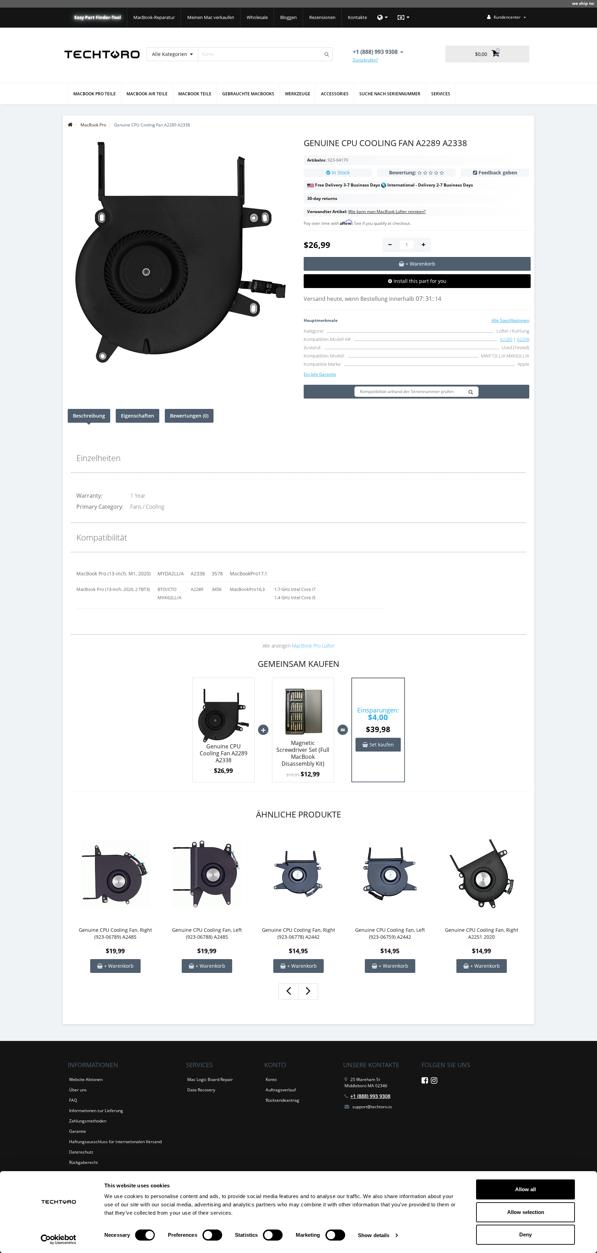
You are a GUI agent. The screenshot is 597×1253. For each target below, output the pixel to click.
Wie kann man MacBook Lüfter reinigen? (387, 211)
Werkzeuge (297, 94)
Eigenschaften (137, 415)
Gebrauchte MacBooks (248, 94)
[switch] (212, 1235)
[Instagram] (434, 1081)
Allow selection (525, 1212)
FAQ (73, 1100)
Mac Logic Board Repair (210, 1079)
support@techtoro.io (372, 1107)
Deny (525, 1234)
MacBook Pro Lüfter (313, 645)
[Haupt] (70, 125)
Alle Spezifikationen (510, 320)
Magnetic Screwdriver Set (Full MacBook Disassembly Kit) (302, 753)
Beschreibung (89, 415)
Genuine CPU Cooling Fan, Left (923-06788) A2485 (207, 933)
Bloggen (288, 17)
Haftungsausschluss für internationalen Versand (115, 1142)
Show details (373, 1235)
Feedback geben (497, 172)
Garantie (77, 1131)
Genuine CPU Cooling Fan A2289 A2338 (223, 753)
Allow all (525, 1189)
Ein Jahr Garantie (320, 374)
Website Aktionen (86, 1079)
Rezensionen (322, 17)
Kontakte (357, 17)
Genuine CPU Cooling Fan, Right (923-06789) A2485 (115, 933)
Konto (271, 1079)
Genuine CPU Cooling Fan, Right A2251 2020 (481, 933)
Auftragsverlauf (281, 1090)
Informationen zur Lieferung (96, 1110)
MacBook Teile (194, 94)
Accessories (335, 94)
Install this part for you (419, 281)
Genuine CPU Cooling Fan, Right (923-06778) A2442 (298, 933)
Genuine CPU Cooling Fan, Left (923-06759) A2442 (390, 933)
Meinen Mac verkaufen (210, 17)
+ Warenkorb (118, 966)
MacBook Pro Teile (94, 94)
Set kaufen (381, 744)
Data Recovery (201, 1090)
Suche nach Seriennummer (389, 94)
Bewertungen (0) (189, 415)
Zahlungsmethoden (87, 1121)
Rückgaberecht (83, 1162)
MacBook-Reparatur (154, 17)
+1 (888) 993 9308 (370, 1096)
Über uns (78, 1090)
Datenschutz (81, 1152)
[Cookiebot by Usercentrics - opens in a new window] (58, 1239)
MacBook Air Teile (147, 94)
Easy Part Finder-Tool (97, 17)
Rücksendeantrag (282, 1100)
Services (440, 94)
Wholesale (257, 17)
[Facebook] (424, 1081)
